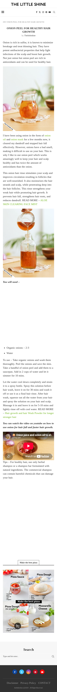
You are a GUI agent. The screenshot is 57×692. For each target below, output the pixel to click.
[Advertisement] (28, 314)
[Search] (54, 12)
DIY (4, 22)
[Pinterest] (46, 12)
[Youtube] (50, 12)
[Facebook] (36, 12)
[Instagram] (43, 12)
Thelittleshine (30, 35)
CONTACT (44, 682)
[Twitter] (40, 12)
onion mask (17, 139)
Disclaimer (12, 682)
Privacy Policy (28, 682)
